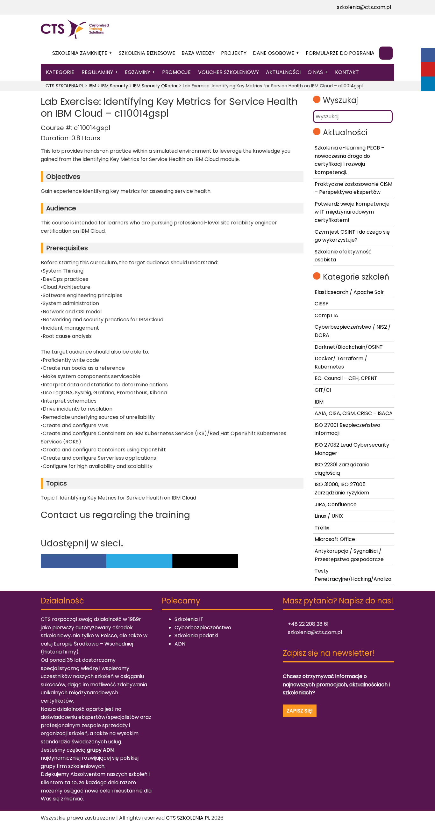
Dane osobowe (273, 53)
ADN (180, 643)
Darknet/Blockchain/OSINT (349, 347)
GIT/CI (323, 390)
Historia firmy (59, 651)
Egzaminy (137, 72)
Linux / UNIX (329, 516)
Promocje (176, 72)
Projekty (233, 53)
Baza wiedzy (198, 53)
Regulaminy (97, 72)
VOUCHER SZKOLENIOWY (228, 72)
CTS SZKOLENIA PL (188, 817)
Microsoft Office (335, 539)
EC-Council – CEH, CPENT (346, 378)
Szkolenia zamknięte (79, 53)
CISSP (322, 303)
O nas (315, 72)
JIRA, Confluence (336, 504)
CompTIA (326, 315)
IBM (319, 401)
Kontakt (347, 72)
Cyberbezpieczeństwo (203, 627)
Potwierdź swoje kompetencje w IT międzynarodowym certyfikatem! (352, 212)
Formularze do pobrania (340, 53)
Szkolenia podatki (196, 635)
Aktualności (283, 72)
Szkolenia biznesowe (147, 53)
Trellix (322, 527)
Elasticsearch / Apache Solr (349, 292)
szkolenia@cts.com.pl (363, 7)
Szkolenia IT (189, 619)
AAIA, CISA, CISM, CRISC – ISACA (354, 413)
